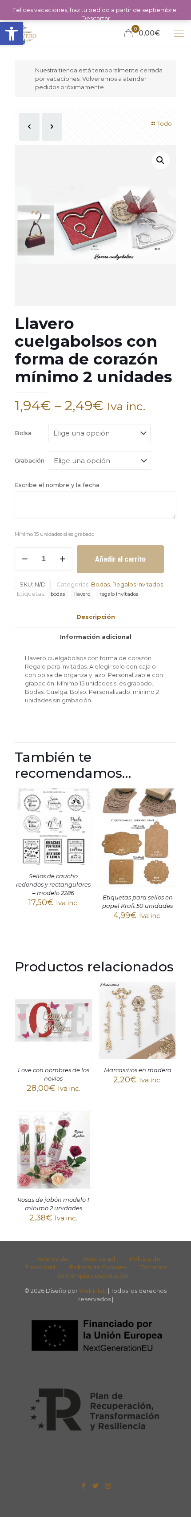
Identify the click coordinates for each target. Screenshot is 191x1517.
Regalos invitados (137, 584)
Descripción (95, 616)
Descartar (95, 18)
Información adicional (95, 636)
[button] (11, 33)
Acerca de (53, 1258)
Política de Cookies (98, 1267)
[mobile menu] (179, 33)
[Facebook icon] (83, 1485)
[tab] (95, 617)
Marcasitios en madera (137, 1069)
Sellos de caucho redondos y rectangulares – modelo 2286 (53, 884)
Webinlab (93, 1290)
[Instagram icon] (107, 1485)
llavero (82, 594)
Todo (164, 123)
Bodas (100, 584)
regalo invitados (118, 594)
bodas (58, 594)
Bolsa (23, 432)
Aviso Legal (99, 1258)
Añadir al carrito (120, 559)
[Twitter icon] (95, 1485)
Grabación (29, 460)
